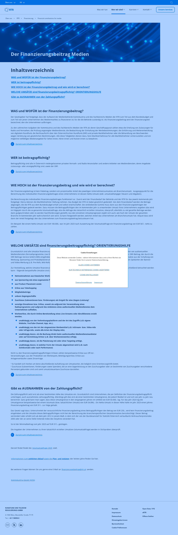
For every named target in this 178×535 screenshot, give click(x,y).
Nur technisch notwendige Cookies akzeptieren (89, 270)
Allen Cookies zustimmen (89, 265)
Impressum (98, 282)
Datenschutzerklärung (84, 282)
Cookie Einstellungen (89, 275)
